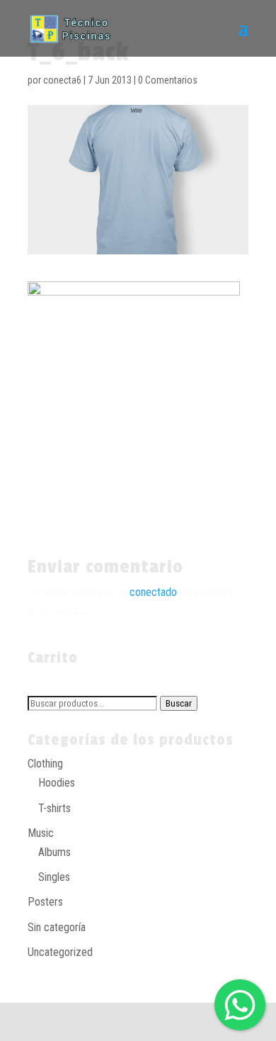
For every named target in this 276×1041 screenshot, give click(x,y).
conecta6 (62, 80)
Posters (45, 901)
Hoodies (56, 782)
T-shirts (54, 808)
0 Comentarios (167, 80)
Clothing (45, 763)
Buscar (179, 703)
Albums (54, 852)
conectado (153, 592)
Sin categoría (57, 927)
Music (41, 833)
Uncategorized (60, 952)
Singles (54, 877)
